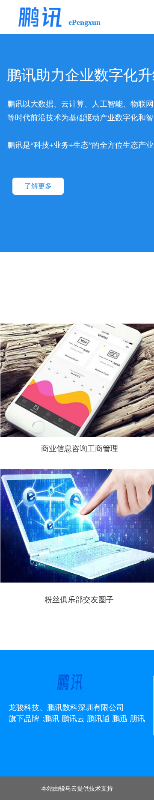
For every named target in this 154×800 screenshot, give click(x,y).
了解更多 (38, 186)
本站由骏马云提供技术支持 (77, 788)
